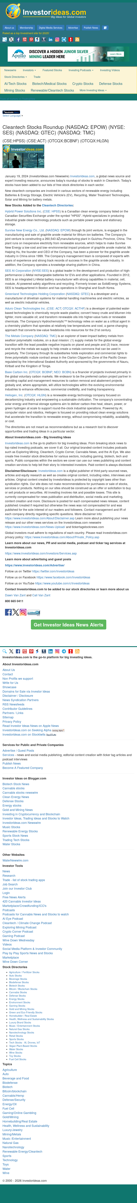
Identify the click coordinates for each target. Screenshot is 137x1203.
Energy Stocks (16, 999)
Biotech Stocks (17, 985)
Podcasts (9, 910)
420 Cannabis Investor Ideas (22, 901)
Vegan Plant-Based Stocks (23, 1045)
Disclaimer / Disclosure (18, 695)
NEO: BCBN (62, 372)
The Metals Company (19, 335)
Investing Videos (110, 70)
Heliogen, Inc (14, 395)
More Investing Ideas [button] (92, 90)
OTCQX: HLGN (35, 395)
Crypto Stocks (82, 83)
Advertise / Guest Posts (18, 750)
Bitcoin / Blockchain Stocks (23, 989)
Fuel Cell (8, 1108)
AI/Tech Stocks (15, 83)
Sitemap (8, 717)
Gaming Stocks (17, 1005)
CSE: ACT (54, 308)
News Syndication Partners (21, 700)
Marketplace (11, 957)
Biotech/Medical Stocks (49, 83)
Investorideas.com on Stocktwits (24, 734)
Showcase (9, 687)
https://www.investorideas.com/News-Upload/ (35, 526)
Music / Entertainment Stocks (24, 1025)
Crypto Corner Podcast (18, 931)
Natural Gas (11, 1142)
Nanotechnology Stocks (21, 1032)
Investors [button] (28, 70)
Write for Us (10, 682)
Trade (37, 77)
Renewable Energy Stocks (20, 831)
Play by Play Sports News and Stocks (28, 953)
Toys (6, 1164)
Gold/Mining (11, 1117)
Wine (6, 1173)
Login (6, 892)
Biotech (8, 1086)
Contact (8, 674)
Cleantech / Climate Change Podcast (27, 923)
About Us (9, 669)
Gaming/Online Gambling (19, 1112)
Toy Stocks (15, 1056)
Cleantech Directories (57, 205)
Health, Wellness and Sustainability (26, 1125)
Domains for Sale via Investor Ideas (26, 691)
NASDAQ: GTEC (78, 293)
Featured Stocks (52, 70)
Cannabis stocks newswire (20, 792)
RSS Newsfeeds (13, 704)
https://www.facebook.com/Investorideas (63, 577)
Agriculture (10, 1069)
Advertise (73, 27)
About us (9, 27)
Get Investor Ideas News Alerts (68, 624)
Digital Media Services (50, 27)
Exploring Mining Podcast (19, 927)
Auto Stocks (15, 975)
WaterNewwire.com (15, 860)
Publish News (91, 27)
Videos (7, 944)
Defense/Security (14, 1099)
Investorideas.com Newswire (22, 822)
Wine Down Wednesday (18, 940)
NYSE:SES (40, 270)
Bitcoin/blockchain (15, 1091)
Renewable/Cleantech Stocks (52, 90)
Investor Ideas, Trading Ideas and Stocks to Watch (36, 818)
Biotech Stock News (16, 784)
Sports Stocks (16, 1039)
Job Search (10, 884)
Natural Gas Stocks (19, 1029)
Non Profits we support (18, 678)
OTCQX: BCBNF (41, 372)
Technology (10, 1160)
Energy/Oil (10, 1104)
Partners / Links (13, 712)
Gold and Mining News (18, 809)
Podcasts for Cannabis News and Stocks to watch (36, 914)
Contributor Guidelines (17, 708)
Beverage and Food (16, 1078)
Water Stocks (11, 844)
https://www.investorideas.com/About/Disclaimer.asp (40, 518)
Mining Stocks (14, 90)
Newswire (10, 70)
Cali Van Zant (41, 595)
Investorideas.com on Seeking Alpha (27, 730)
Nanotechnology (13, 1147)
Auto (6, 1074)
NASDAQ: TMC (45, 335)
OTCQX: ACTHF (74, 308)
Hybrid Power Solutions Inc (23, 211)
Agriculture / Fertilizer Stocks (24, 972)
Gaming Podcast (14, 935)
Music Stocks (11, 827)
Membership (26, 27)
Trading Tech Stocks (16, 840)
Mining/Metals (12, 1134)
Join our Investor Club (17, 888)
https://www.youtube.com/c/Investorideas (62, 583)
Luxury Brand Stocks (20, 1022)
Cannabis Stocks (18, 992)
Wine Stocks (15, 1052)
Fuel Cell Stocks (17, 1059)
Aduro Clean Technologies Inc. (25, 308)
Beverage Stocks (18, 979)
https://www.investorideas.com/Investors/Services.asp (41, 553)
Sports (7, 1155)
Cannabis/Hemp (13, 1095)
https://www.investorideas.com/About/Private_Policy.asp (62, 537)
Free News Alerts (14, 897)
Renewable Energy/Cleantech (22, 1151)
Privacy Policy (12, 721)
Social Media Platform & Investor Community (32, 948)
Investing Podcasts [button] (80, 70)
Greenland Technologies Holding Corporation (35, 293)
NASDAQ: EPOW (58, 230)
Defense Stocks (110, 83)
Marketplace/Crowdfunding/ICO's (24, 905)
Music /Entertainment (17, 1138)
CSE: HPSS (52, 211)
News (6, 871)
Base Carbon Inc (16, 372)
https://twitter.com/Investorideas (53, 571)
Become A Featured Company (23, 767)
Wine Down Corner (15, 961)
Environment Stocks (19, 1002)
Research (9, 875)
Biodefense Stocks (19, 982)
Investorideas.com (82, 176)
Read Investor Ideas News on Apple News (31, 725)
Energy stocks (12, 805)
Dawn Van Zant (15, 595)
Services (8, 755)
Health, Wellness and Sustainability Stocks (31, 1019)
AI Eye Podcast (13, 918)
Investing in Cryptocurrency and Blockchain (31, 814)
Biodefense (10, 1082)
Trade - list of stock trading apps (24, 880)
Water (6, 1168)
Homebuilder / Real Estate (23, 1015)
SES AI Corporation (18, 270)
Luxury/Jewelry (13, 1129)
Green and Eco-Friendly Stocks (25, 1012)
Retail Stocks (16, 1035)
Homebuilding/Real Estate (20, 1121)
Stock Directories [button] (14, 77)
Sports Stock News (15, 835)
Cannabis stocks (14, 788)
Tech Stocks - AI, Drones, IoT (24, 1042)
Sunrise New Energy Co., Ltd (24, 230)
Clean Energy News (16, 797)
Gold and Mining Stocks (21, 1009)
